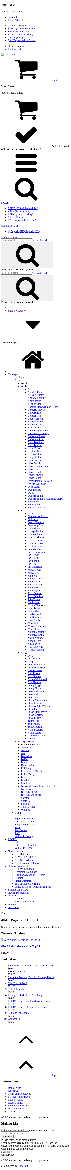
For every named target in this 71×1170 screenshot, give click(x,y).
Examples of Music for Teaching (25, 995)
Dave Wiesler (35, 463)
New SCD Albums (24, 860)
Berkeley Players (36, 409)
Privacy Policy (15, 1099)
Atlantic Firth (35, 403)
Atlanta (25, 750)
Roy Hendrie (34, 682)
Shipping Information (19, 1105)
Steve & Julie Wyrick (39, 706)
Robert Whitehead (37, 679)
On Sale (12, 895)
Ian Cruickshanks (37, 552)
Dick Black (34, 486)
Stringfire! (33, 709)
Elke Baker (33, 501)
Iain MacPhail (35, 549)
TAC (17, 833)
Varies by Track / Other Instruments (33, 886)
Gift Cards (13, 907)
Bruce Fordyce (35, 427)
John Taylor (34, 590)
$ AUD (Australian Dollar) (22, 40)
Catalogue (13, 374)
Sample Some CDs (24, 824)
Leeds (24, 777)
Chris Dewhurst (36, 442)
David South (34, 477)
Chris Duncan (35, 445)
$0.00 (54, 80)
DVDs (18, 815)
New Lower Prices (24, 901)
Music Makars (35, 637)
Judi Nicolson (35, 593)
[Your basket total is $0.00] (26, 120)
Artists (18, 380)
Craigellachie (34, 457)
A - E (24, 386)
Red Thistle (34, 673)
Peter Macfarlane (36, 667)
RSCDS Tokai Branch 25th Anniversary (29, 1001)
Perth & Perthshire (37, 664)
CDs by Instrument (18, 866)
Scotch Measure (36, 691)
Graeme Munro (36, 537)
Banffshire (26, 756)
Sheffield (26, 800)
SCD (17, 827)
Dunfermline (27, 765)
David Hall (33, 469)
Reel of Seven (35, 670)
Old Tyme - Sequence (26, 821)
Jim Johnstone (35, 584)
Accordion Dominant (26, 871)
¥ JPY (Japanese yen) (19, 31)
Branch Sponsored (24, 741)
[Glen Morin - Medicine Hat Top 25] (21, 939)
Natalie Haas (34, 640)
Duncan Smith (35, 495)
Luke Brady (34, 620)
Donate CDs (14, 1087)
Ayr (23, 753)
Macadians (33, 623)
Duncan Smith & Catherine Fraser (45, 498)
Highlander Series (24, 818)
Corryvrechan (35, 454)
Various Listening (24, 836)
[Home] (32, 371)
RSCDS (12, 839)
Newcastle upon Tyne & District (38, 786)
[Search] (26, 199)
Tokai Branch (28, 806)
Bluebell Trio (34, 415)
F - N (24, 510)
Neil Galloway (35, 646)
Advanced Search (39, 240)
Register (14, 237)
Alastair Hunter (36, 395)
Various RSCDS (23, 848)
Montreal (26, 783)
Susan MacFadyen (37, 711)
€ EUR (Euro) (15, 37)
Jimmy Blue (34, 587)
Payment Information (19, 1096)
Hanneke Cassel (36, 543)
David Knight (35, 472)
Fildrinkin (33, 519)
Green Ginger (35, 540)
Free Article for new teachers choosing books (31, 965)
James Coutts (34, 569)
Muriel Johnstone (37, 632)
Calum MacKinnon (38, 430)
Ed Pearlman (34, 504)
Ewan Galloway (36, 507)
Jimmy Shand (35, 578)
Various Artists (35, 729)
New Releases (15, 851)
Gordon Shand (35, 534)
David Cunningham (38, 466)
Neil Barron (34, 643)
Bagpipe (19, 877)
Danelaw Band (35, 460)
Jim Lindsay (34, 581)
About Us (13, 1090)
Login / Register (16, 20)
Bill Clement (34, 412)
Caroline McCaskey (38, 433)
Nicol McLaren (36, 649)
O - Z (24, 652)
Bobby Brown (35, 418)
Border (24, 762)
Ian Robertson (35, 566)
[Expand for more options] (26, 174)
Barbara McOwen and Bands (43, 406)
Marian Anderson (37, 626)
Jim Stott (32, 575)
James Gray (34, 572)
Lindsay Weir (35, 614)
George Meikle (35, 531)
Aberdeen (26, 747)
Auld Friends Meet (18, 989)
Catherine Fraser (36, 436)
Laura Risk (33, 611)
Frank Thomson (36, 522)
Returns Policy (15, 1102)
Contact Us (14, 1111)
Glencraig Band (36, 525)
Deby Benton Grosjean (40, 480)
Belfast (24, 759)
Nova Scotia (27, 789)
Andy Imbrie (34, 400)
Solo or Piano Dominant (27, 883)
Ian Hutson (33, 554)
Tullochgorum (35, 726)
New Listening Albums (27, 863)
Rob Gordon (34, 676)
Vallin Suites (34, 732)
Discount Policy (16, 1108)
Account (12, 17)
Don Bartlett (34, 489)
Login (4, 237)
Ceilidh (18, 812)
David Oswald (35, 474)
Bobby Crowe (35, 421)
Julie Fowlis (34, 599)
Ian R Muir (33, 557)
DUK (31, 492)
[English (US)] (9, 225)
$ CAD (5, 202)
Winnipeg (26, 809)
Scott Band (33, 697)
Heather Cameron (37, 546)
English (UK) (15, 49)
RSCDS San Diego (31, 794)
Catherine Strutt (36, 439)
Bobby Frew (34, 424)
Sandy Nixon (35, 688)
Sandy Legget (35, 685)
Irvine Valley (28, 774)
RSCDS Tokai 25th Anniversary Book (28, 1007)
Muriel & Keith (36, 634)
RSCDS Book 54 (17, 971)
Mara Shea (33, 629)
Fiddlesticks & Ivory (38, 516)
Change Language (17, 46)
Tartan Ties (33, 720)
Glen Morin (34, 528)
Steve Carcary (35, 703)
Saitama (25, 797)
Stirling (25, 803)
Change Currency (17, 25)
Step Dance (21, 830)
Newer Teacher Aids (18, 892)
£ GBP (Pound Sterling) (20, 34)
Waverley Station (37, 735)
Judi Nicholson (35, 596)
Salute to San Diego (18, 1013)
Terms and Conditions (19, 1093)
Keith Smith (34, 602)
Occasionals (34, 658)
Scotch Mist (34, 694)
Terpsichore (34, 723)
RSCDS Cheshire (30, 791)
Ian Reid (32, 563)
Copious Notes (35, 451)
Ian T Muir (33, 560)
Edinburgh (26, 768)
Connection (14, 1018)
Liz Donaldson (35, 617)
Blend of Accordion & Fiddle (30, 874)
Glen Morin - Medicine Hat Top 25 (20, 946)
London (25, 780)
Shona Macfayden (37, 700)
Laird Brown (34, 608)
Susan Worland (36, 714)
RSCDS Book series (25, 845)
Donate (12, 904)
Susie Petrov (34, 717)
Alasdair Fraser (36, 392)
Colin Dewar (34, 448)
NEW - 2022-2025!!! (26, 857)
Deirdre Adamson (37, 483)
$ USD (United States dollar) (23, 28)
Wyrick (31, 738)
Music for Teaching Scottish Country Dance (31, 977)
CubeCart (23, 1165)
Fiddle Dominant (23, 880)
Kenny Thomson (36, 605)
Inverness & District (31, 771)
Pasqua (31, 661)
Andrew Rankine (37, 397)
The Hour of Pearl (17, 983)
